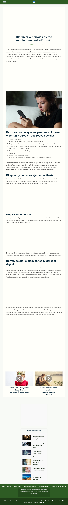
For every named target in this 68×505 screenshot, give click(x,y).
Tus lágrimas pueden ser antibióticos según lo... (39, 445)
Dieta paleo (17, 486)
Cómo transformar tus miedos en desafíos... (38, 477)
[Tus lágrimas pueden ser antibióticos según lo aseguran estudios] (27, 444)
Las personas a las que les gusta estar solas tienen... (38, 437)
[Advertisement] (34, 20)
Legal (25, 502)
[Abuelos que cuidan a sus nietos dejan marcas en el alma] (27, 470)
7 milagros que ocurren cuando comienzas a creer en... (38, 454)
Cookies (30, 502)
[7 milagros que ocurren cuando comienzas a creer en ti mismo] (27, 452)
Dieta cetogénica (30, 486)
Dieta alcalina (6, 486)
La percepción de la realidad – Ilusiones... (39, 462)
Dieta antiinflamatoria (59, 486)
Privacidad (35, 502)
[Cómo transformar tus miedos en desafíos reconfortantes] (27, 477)
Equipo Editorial (41, 44)
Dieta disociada (44, 486)
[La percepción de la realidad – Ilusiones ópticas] (27, 462)
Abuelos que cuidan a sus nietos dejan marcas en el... (39, 470)
